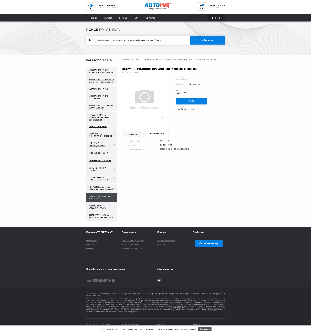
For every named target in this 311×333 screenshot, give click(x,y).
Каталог (108, 18)
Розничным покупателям (133, 241)
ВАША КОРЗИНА (217, 5)
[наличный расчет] (113, 280)
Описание (133, 134)
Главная (93, 18)
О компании (91, 241)
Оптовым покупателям (132, 248)
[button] (189, 91)
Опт (136, 18)
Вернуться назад (188, 109)
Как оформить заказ (166, 241)
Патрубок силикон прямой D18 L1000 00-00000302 (191, 59)
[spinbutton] (186, 92)
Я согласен (204, 329)
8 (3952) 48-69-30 (107, 5)
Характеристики (157, 133)
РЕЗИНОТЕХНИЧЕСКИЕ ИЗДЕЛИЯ (148, 59)
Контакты (150, 18)
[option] (144, 99)
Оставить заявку (208, 243)
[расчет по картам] (89, 280)
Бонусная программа (131, 245)
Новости (90, 245)
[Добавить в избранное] (178, 92)
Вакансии (90, 248)
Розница (123, 18)
